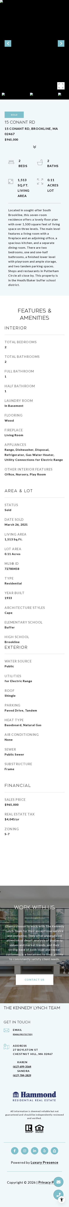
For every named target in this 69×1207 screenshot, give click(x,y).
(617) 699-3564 (22, 1066)
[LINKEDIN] (34, 1150)
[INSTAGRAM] (24, 1150)
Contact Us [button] (35, 979)
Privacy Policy (50, 1182)
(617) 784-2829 (22, 1075)
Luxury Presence (44, 1162)
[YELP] (44, 1150)
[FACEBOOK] (14, 1150)
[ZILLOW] (54, 1150)
